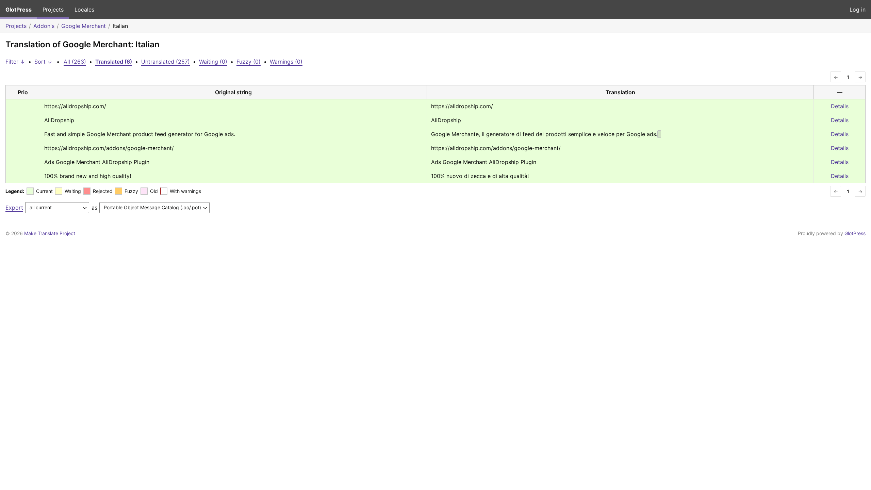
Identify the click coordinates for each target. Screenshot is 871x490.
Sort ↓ (43, 61)
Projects (53, 9)
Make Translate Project (49, 233)
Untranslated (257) (165, 61)
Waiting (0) (213, 61)
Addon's (43, 25)
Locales (84, 9)
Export (14, 207)
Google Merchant (83, 25)
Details (840, 106)
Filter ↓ (15, 61)
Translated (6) (113, 61)
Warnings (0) (286, 61)
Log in (858, 9)
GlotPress (18, 9)
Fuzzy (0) (248, 61)
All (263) (75, 61)
